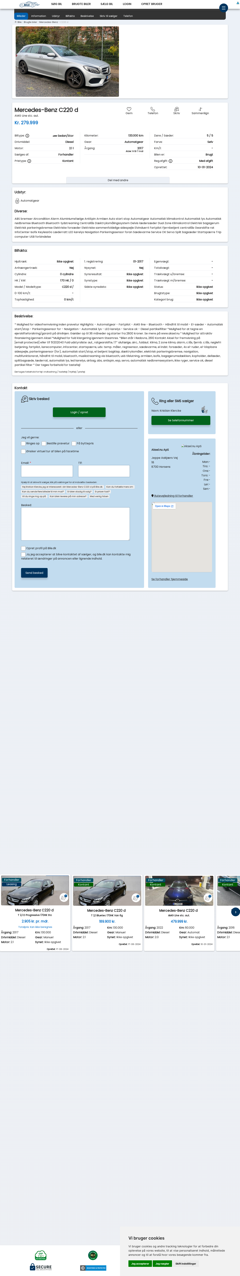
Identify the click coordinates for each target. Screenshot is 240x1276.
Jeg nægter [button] (162, 1263)
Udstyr (56, 16)
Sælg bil (107, 4)
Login (127, 4)
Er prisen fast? (102, 491)
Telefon (128, 16)
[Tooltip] (27, 136)
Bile (19, 22)
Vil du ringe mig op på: (34, 496)
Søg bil (56, 4)
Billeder (21, 16)
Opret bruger (151, 4)
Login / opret (79, 412)
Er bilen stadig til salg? (79, 491)
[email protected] (27, 342)
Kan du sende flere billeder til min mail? (43, 491)
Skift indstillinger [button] (186, 1263)
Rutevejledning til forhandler (173, 496)
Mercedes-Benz (48, 22)
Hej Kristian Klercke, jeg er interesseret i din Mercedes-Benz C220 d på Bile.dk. (62, 486)
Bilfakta (70, 16)
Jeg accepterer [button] (140, 1263)
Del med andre (118, 180)
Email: (26, 463)
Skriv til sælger (108, 16)
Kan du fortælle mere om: (120, 486)
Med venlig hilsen (99, 496)
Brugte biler (81, 4)
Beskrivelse (87, 16)
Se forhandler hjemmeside (169, 579)
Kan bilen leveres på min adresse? (68, 496)
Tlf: (80, 463)
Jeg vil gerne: (30, 437)
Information (38, 16)
